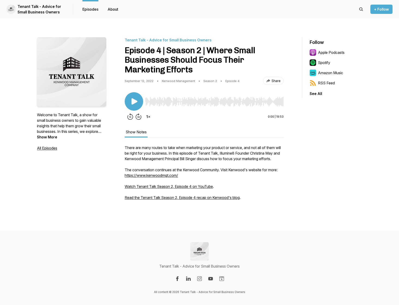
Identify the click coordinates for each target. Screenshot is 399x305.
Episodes (90, 9)
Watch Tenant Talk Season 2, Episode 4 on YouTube (169, 186)
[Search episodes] (361, 9)
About (113, 9)
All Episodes (47, 148)
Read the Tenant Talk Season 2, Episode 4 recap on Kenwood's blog (182, 197)
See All (316, 93)
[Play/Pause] (134, 101)
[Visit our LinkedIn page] (188, 278)
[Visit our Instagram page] (199, 278)
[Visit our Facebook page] (177, 278)
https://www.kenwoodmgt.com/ (151, 175)
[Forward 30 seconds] (138, 116)
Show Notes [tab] (136, 132)
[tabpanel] (204, 175)
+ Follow (381, 9)
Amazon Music (330, 72)
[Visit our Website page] (221, 278)
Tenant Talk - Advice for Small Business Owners (39, 9)
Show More (47, 137)
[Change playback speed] (148, 116)
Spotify (324, 62)
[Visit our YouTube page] (210, 278)
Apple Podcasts (331, 52)
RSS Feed (326, 83)
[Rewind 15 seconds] (130, 116)
